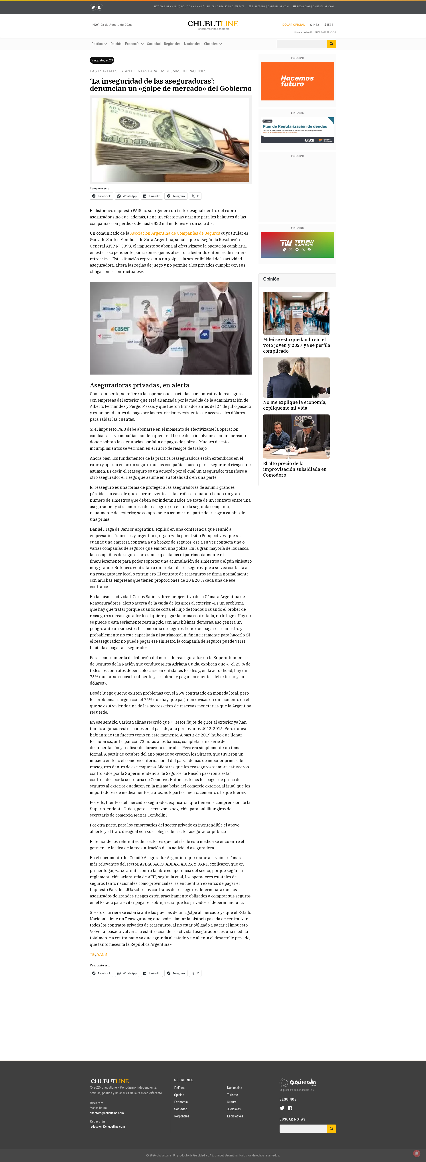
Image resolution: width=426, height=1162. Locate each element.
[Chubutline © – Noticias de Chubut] (213, 26)
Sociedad (154, 44)
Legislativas (235, 1116)
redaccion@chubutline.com (315, 6)
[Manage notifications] (416, 1153)
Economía (181, 1102)
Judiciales (234, 1109)
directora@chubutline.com (270, 6)
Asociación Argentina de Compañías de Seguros (175, 233)
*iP (92, 954)
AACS (102, 954)
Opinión (116, 44)
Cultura (232, 1102)
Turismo (232, 1095)
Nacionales (192, 44)
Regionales (172, 44)
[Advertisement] (171, 1020)
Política (179, 1088)
